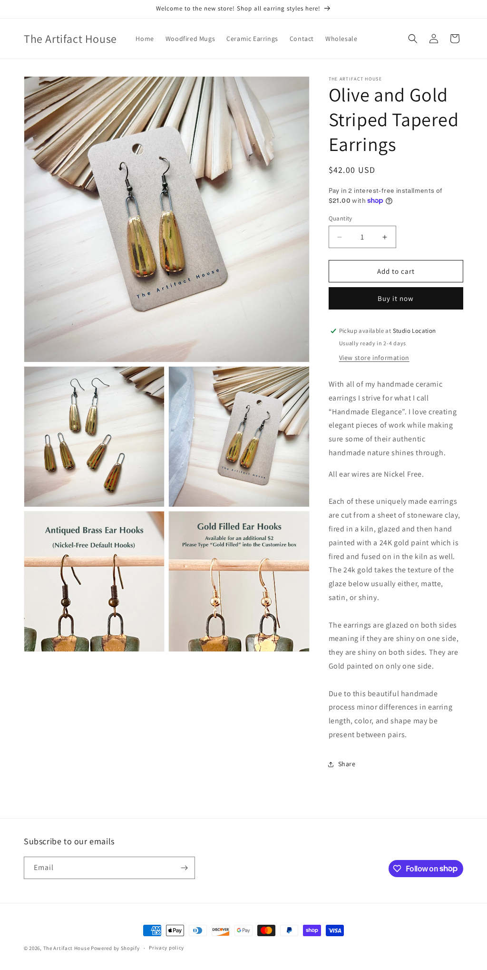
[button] (412, 38)
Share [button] (347, 764)
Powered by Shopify (115, 948)
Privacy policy (166, 947)
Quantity (340, 218)
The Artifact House (66, 948)
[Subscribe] (184, 868)
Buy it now (396, 298)
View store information (374, 357)
